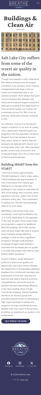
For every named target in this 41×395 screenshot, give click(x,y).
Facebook (8, 366)
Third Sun (24, 380)
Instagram (20, 366)
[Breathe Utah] (19, 4)
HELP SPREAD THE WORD (16, 321)
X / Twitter (31, 366)
